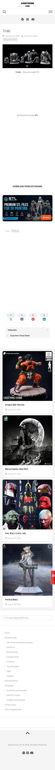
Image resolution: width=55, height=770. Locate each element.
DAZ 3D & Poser (11, 681)
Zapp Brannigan (30, 36)
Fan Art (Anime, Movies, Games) (20, 642)
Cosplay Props (13, 657)
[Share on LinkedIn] (44, 316)
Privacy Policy (10, 705)
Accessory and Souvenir (17, 690)
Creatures (11, 662)
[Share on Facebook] (22, 316)
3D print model (10, 39)
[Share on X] (10, 316)
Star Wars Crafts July (15, 533)
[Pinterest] (27, 19)
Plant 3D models (13, 695)
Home (7, 633)
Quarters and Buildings (16, 700)
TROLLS (15, 231)
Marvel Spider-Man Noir (16, 469)
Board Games (12, 652)
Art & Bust (11, 647)
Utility (9, 671)
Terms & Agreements (13, 710)
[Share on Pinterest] (33, 316)
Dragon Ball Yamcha (14, 405)
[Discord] (32, 19)
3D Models (9, 686)
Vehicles (10, 676)
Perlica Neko (11, 599)
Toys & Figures (13, 666)
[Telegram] (22, 19)
